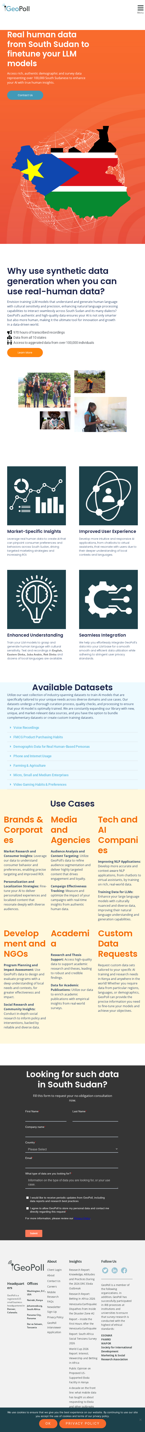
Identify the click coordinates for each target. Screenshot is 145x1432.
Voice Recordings (26, 728)
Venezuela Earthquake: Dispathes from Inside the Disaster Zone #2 (83, 1308)
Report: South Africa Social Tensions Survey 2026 (83, 1338)
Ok (48, 1423)
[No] (140, 1420)
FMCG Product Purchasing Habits (38, 737)
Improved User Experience (107, 531)
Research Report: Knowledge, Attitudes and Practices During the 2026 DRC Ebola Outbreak (82, 1279)
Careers (52, 1286)
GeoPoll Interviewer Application (54, 1327)
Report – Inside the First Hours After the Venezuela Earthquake (82, 1323)
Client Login (54, 1270)
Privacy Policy (55, 1317)
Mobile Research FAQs (53, 1296)
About (51, 1275)
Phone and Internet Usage (32, 756)
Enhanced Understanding (35, 635)
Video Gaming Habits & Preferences (39, 784)
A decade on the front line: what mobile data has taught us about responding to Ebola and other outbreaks (82, 1397)
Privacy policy (83, 1423)
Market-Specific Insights (34, 531)
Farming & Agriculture (29, 765)
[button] (72, 727)
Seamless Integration (102, 635)
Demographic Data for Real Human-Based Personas (51, 747)
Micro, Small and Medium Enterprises (41, 775)
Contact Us (53, 1281)
